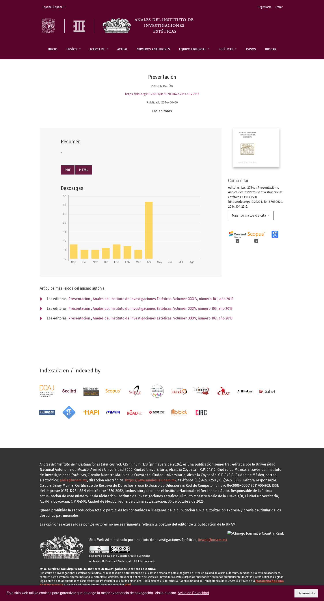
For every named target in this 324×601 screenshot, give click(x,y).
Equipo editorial (193, 49)
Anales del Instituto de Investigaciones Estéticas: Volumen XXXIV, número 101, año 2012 (163, 299)
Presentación (79, 299)
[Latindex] (179, 391)
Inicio (52, 49)
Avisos (251, 49)
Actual (122, 49)
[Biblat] (179, 412)
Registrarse (265, 7)
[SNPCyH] (69, 391)
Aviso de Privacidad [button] (193, 593)
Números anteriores (153, 49)
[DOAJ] (47, 391)
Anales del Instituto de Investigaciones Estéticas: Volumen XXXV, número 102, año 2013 (163, 318)
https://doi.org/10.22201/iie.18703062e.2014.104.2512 (162, 94)
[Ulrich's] (157, 412)
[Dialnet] (267, 391)
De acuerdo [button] (306, 593)
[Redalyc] (157, 391)
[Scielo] (135, 391)
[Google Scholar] (69, 412)
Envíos (72, 49)
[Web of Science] (91, 391)
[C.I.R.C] (201, 412)
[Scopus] (113, 391)
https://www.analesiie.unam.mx (150, 480)
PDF (68, 170)
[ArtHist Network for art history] (245, 391)
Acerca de (97, 49)
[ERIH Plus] (47, 412)
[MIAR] (113, 412)
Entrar (279, 7)
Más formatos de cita (249, 215)
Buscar (270, 49)
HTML (83, 170)
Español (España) (56, 7)
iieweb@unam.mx (212, 540)
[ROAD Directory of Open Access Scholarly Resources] (135, 412)
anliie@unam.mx (73, 480)
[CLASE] (223, 391)
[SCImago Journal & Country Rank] (255, 533)
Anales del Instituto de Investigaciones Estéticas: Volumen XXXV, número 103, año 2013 (163, 308)
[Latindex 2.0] (201, 391)
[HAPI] (91, 412)
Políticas (226, 49)
